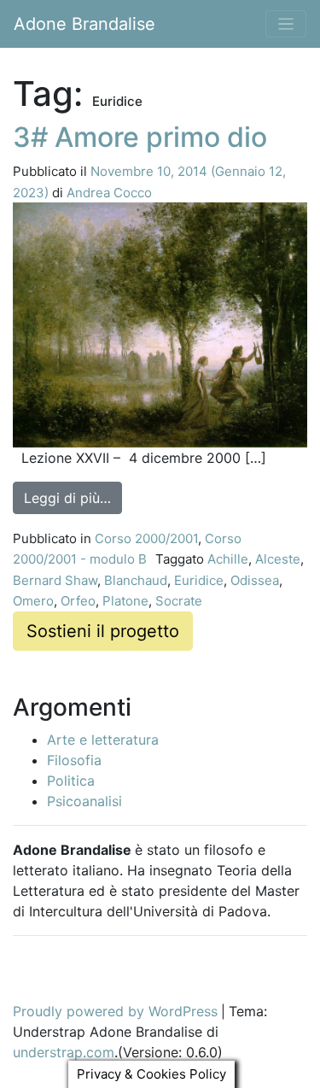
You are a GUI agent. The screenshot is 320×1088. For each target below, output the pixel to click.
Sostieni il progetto (102, 631)
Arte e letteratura (103, 739)
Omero (33, 601)
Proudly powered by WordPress (115, 1011)
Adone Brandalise (84, 24)
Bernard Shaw (55, 580)
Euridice (199, 580)
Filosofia (74, 760)
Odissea (254, 580)
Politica (71, 780)
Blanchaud (135, 580)
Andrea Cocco (109, 192)
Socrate (178, 601)
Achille (227, 559)
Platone (125, 601)
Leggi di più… (73, 497)
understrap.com (63, 1052)
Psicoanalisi (84, 801)
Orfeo (78, 601)
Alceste (277, 559)
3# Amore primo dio (140, 137)
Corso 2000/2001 (146, 538)
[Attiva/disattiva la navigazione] (286, 24)
